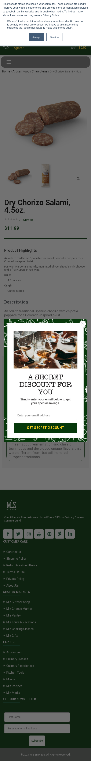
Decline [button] (54, 37)
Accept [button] (36, 37)
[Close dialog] (82, 324)
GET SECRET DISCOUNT (45, 427)
